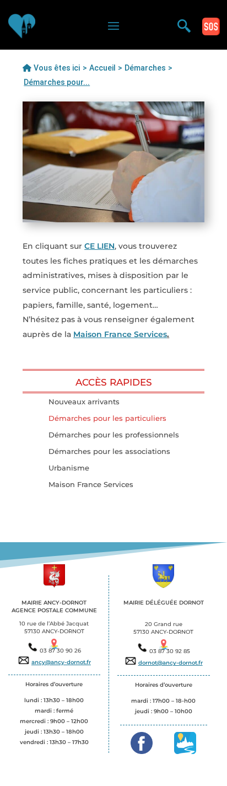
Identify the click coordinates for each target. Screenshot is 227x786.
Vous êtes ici (56, 67)
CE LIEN (99, 246)
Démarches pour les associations (109, 451)
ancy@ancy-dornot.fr (61, 662)
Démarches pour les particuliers (107, 418)
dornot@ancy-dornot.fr (170, 662)
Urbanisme (68, 468)
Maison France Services (120, 334)
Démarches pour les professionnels (113, 435)
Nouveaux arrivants (84, 402)
